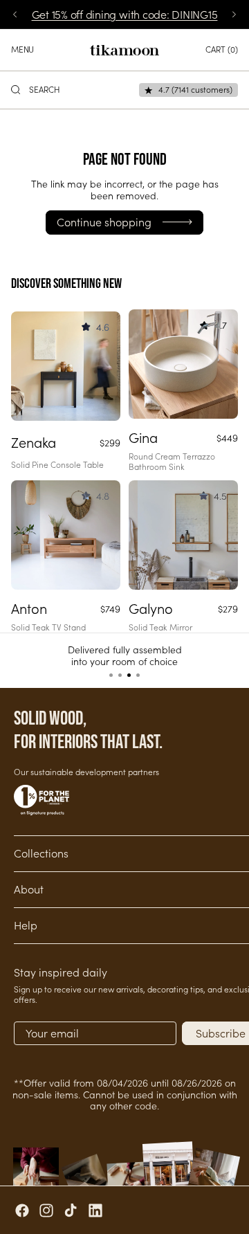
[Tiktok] (70, 1210)
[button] (111, 675)
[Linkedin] (95, 1210)
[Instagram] (46, 1210)
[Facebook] (22, 1210)
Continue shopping (104, 222)
